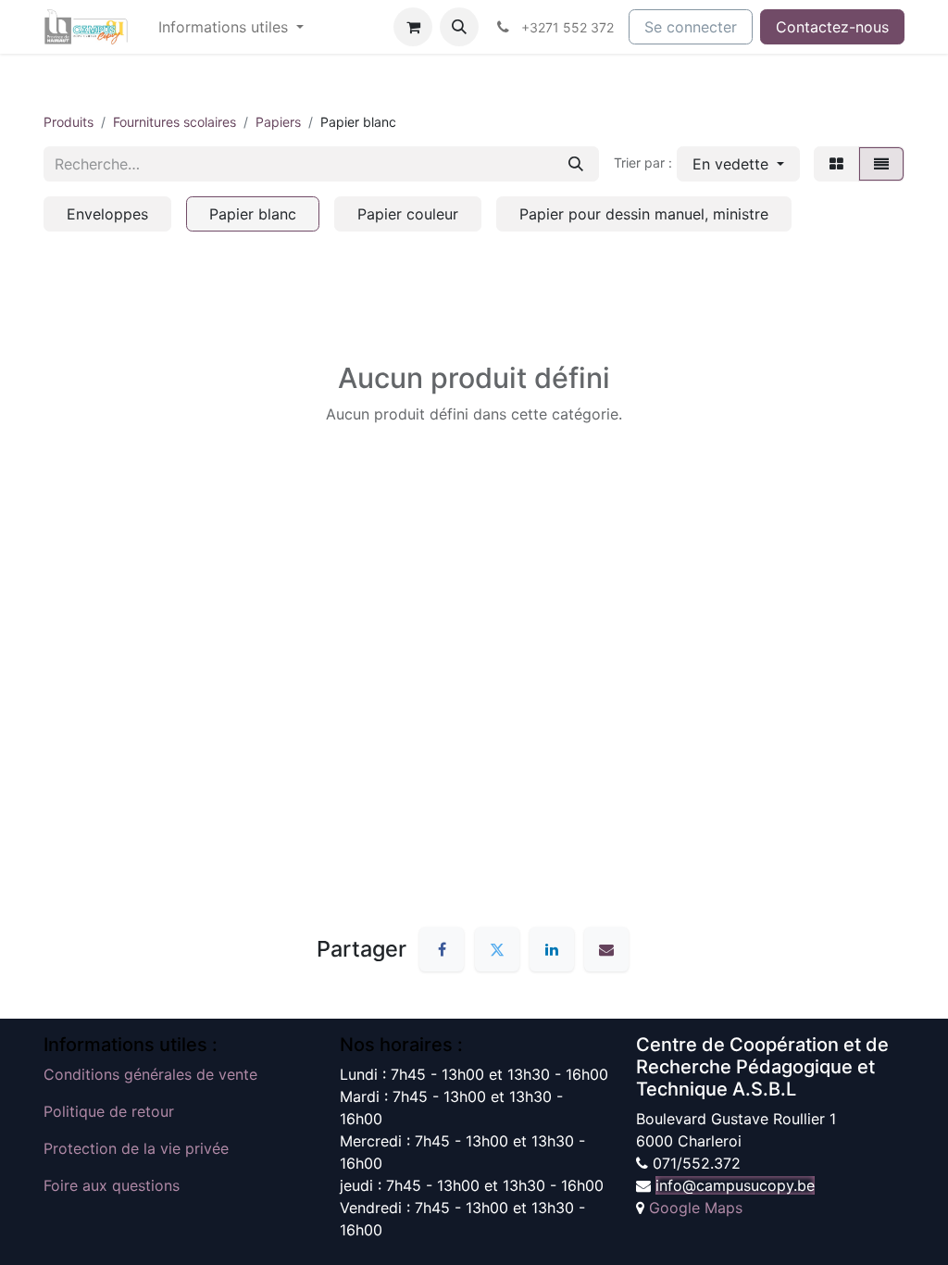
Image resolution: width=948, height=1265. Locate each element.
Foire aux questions (112, 1185)
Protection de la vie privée (136, 1148)
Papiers (278, 122)
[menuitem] (231, 26)
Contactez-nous (832, 27)
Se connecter (690, 27)
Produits (69, 122)
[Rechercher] (576, 164)
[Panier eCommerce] (412, 26)
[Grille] (836, 164)
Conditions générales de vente (150, 1074)
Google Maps (695, 1207)
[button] (459, 26)
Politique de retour (109, 1111)
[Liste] (881, 164)
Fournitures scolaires (174, 122)
